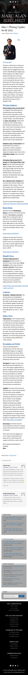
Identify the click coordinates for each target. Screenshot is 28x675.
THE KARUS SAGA (14, 622)
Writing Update (9, 539)
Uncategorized (12, 455)
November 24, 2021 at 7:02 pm (10, 495)
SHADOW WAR (14, 657)
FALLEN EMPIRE (14, 643)
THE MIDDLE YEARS (14, 620)
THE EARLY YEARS (14, 617)
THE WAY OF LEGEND (14, 624)
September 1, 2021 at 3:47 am (10, 467)
